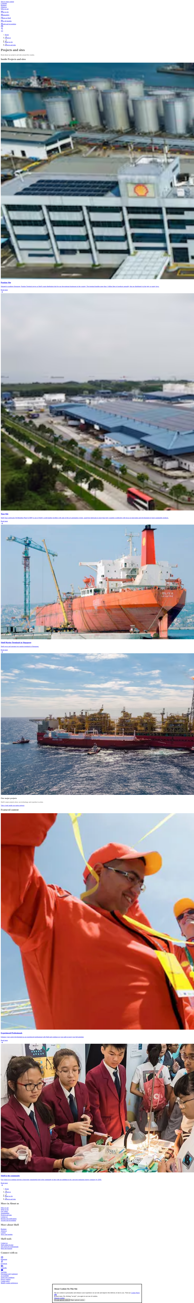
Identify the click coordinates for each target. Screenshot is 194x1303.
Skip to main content (7, 2)
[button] (97, 9)
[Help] (97, 26)
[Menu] (97, 31)
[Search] (97, 28)
